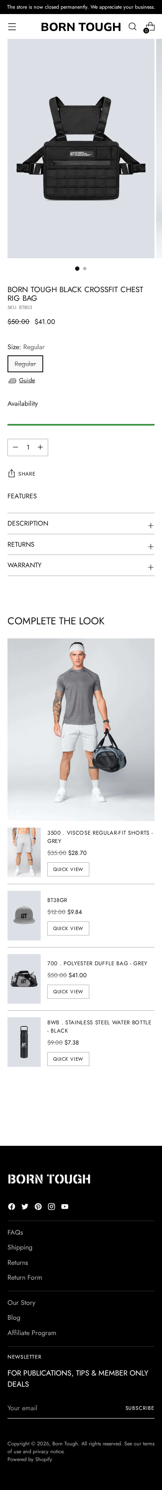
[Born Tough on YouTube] (66, 1208)
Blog (13, 1317)
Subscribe (140, 1408)
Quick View (68, 869)
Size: (26, 347)
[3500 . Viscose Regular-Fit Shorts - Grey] (24, 852)
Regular (25, 364)
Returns (17, 1262)
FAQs (15, 1232)
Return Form (24, 1277)
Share (26, 474)
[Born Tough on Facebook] (12, 1208)
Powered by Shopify (29, 1459)
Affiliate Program (31, 1333)
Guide (27, 380)
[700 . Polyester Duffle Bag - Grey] (24, 979)
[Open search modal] (132, 26)
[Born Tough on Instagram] (52, 1208)
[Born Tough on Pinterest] (39, 1208)
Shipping (19, 1247)
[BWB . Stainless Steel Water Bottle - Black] (24, 1042)
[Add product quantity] (15, 447)
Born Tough (65, 1443)
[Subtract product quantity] (40, 447)
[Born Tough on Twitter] (26, 1208)
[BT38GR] (24, 915)
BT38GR (57, 900)
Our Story (21, 1302)
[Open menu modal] (11, 26)
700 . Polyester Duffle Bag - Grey (97, 963)
